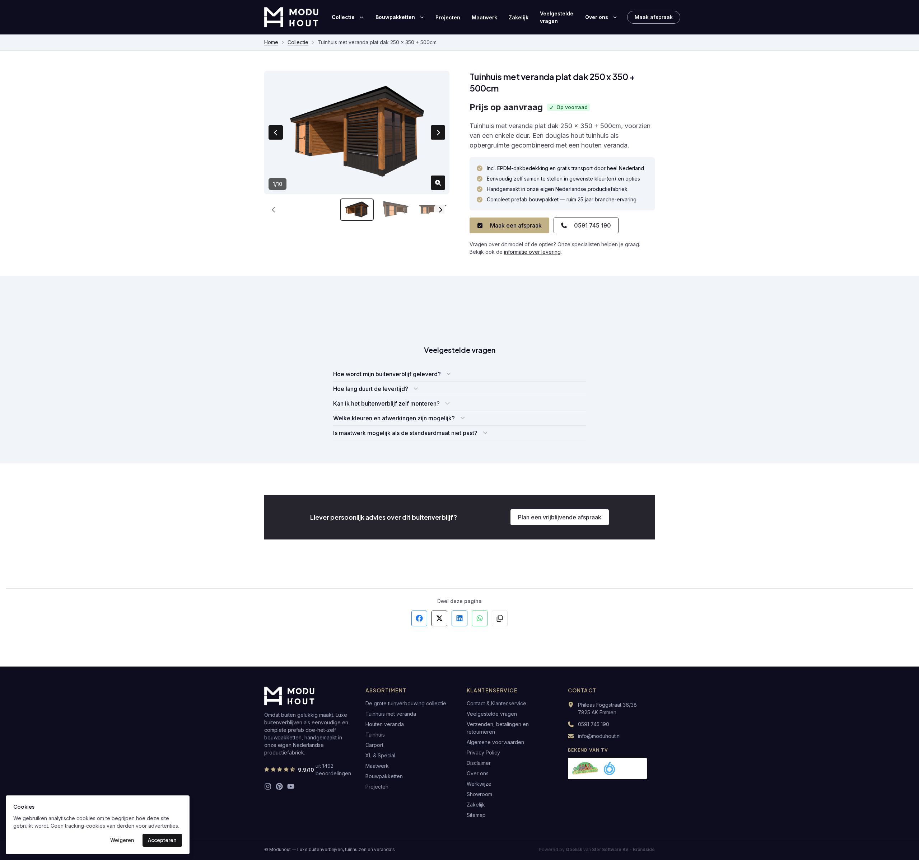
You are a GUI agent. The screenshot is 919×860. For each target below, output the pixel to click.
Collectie (343, 17)
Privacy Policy (483, 752)
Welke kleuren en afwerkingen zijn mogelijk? (394, 418)
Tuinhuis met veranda (390, 714)
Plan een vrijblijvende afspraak (559, 517)
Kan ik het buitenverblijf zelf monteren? (386, 403)
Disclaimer (479, 763)
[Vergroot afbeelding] (438, 183)
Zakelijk (518, 17)
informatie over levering (532, 252)
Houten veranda (384, 724)
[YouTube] (290, 786)
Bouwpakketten (395, 17)
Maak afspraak (654, 17)
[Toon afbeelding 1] (357, 209)
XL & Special (380, 755)
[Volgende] (440, 209)
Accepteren (162, 840)
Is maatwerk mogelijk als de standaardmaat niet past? (405, 432)
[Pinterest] (279, 786)
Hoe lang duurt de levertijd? (370, 388)
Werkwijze (479, 784)
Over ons (596, 17)
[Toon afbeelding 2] (395, 209)
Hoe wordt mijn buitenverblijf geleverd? (387, 374)
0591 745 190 (592, 225)
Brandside (644, 849)
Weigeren (122, 840)
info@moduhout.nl (599, 736)
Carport (374, 745)
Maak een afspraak (516, 225)
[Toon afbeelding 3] (432, 209)
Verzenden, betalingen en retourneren (498, 728)
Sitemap (476, 815)
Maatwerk (484, 17)
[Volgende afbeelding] (438, 132)
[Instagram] (267, 786)
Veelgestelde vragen (556, 17)
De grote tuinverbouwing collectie (405, 703)
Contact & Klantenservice (496, 703)
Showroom (479, 794)
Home (271, 42)
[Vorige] (273, 209)
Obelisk (574, 849)
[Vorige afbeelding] (276, 132)
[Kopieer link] (500, 618)
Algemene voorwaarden (495, 742)
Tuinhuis (375, 735)
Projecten (447, 17)
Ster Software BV (610, 849)
